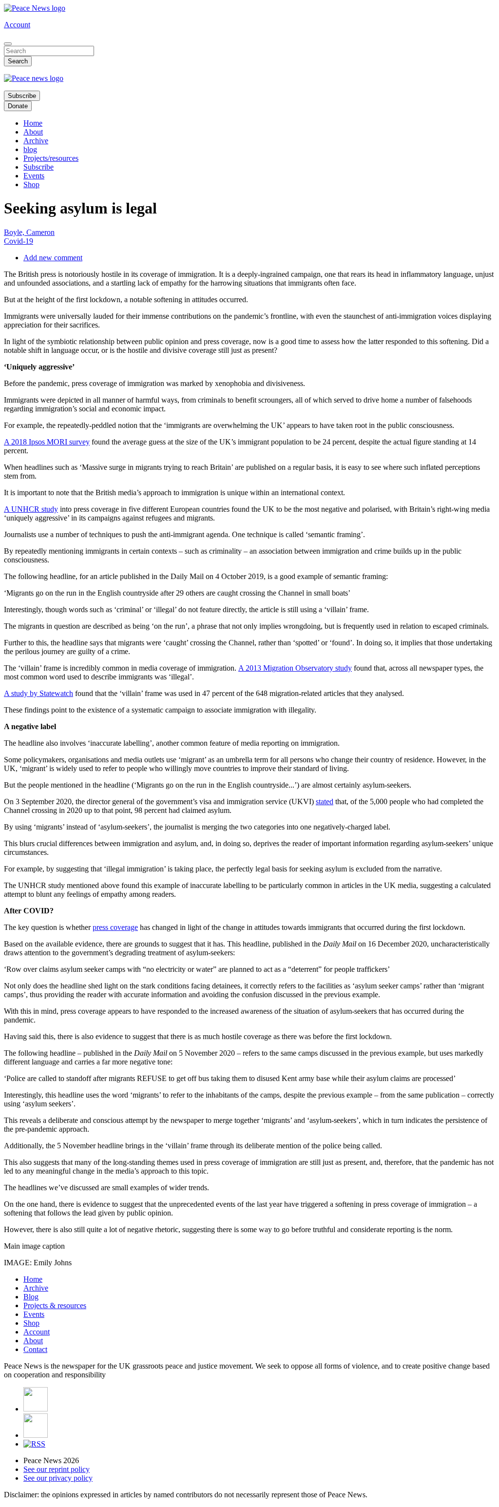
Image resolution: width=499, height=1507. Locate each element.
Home (32, 123)
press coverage (115, 927)
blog (30, 149)
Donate (18, 106)
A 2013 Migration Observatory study (295, 668)
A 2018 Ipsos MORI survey (47, 442)
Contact (35, 1349)
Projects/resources (50, 158)
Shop (31, 184)
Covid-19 (18, 241)
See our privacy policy (58, 1478)
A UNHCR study (31, 509)
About (33, 132)
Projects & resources (54, 1305)
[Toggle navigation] (8, 43)
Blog (30, 1297)
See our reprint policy (56, 1469)
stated (324, 801)
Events (33, 176)
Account (17, 24)
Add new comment (52, 257)
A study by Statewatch (38, 693)
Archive (35, 140)
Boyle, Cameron (29, 232)
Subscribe (22, 95)
